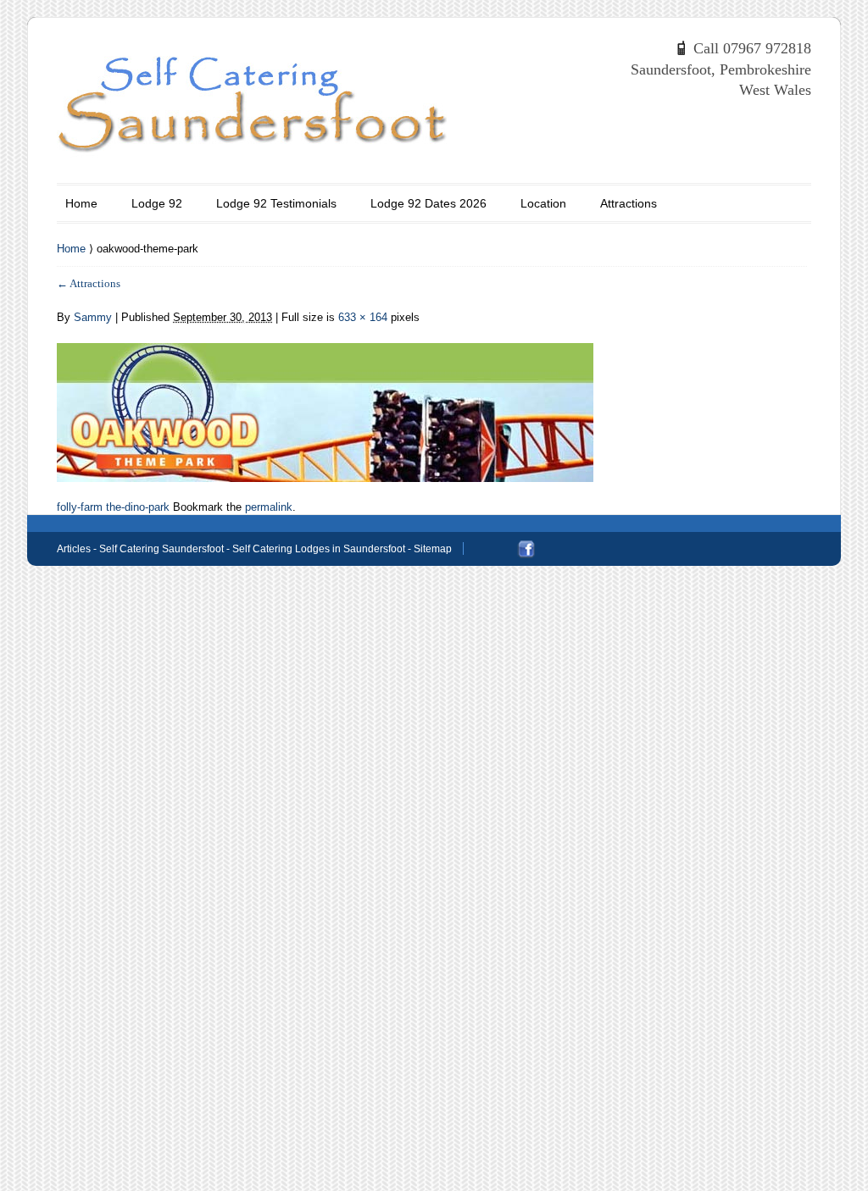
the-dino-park (138, 507)
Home (81, 203)
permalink (268, 507)
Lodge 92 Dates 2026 (428, 203)
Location (543, 203)
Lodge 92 (156, 203)
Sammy (93, 317)
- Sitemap (428, 549)
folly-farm (80, 507)
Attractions (628, 203)
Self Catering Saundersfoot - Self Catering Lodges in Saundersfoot (252, 549)
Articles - (78, 549)
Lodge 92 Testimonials (276, 203)
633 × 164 (362, 317)
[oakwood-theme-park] (325, 402)
